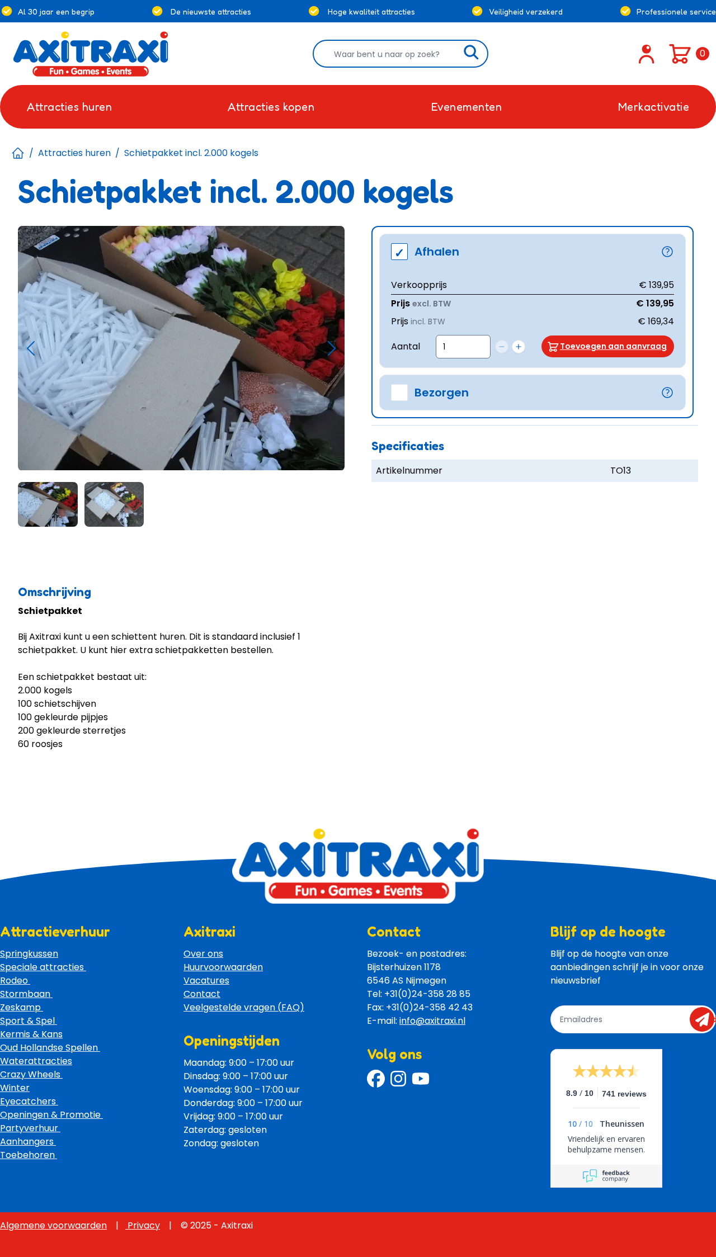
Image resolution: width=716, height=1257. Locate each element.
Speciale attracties (43, 967)
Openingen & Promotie (51, 1114)
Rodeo (15, 980)
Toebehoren (28, 1155)
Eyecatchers (29, 1101)
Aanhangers (28, 1141)
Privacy (142, 1225)
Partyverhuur (30, 1128)
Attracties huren (74, 153)
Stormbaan (26, 993)
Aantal (405, 346)
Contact (201, 993)
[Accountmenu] (646, 53)
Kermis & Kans (31, 1034)
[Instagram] (398, 1079)
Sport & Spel (28, 1020)
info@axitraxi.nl (432, 1020)
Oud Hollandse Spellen (50, 1047)
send (705, 1019)
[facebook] (376, 1079)
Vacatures (206, 980)
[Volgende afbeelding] (332, 348)
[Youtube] (421, 1079)
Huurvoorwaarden (223, 967)
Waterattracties (36, 1061)
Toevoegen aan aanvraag (613, 346)
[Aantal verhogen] (518, 346)
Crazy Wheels (31, 1074)
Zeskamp (21, 1007)
